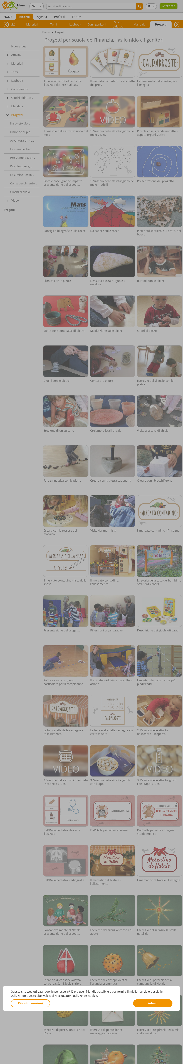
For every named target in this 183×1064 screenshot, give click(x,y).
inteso (152, 1003)
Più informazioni (30, 1003)
